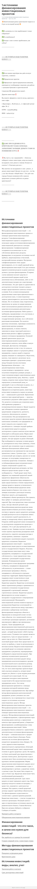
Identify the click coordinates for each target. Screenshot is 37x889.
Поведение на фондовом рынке (12, 853)
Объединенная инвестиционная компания (16, 817)
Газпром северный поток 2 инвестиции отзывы (17, 841)
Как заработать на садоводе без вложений (16, 837)
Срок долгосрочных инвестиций (12, 872)
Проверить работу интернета (11, 814)
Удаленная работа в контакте (11, 869)
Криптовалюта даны (8, 857)
